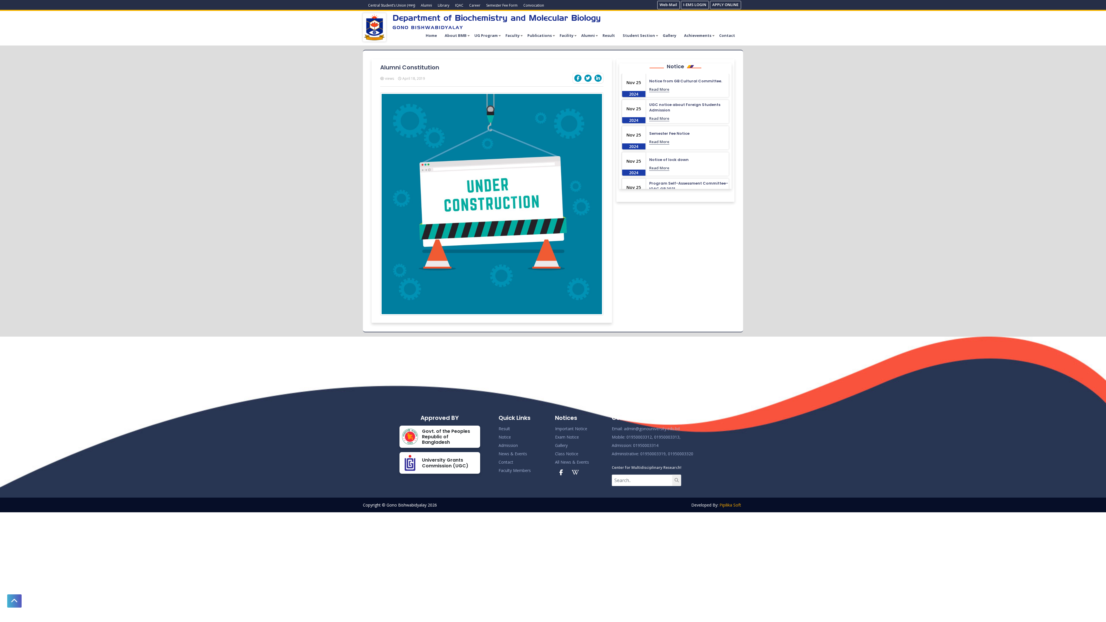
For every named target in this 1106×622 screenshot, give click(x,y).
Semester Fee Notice (669, 133)
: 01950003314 (644, 445)
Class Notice (566, 453)
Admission (508, 445)
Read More (659, 89)
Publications (539, 35)
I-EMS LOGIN (694, 4)
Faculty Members (515, 470)
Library (443, 5)
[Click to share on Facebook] (578, 78)
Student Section (639, 35)
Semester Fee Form (502, 5)
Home (431, 35)
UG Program (486, 35)
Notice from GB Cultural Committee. (685, 81)
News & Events (513, 453)
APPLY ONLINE (725, 4)
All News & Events (572, 462)
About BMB (456, 35)
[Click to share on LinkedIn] (598, 78)
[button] (14, 601)
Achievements (697, 35)
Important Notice (571, 428)
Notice (505, 437)
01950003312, (639, 437)
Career (474, 5)
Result (609, 35)
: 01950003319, (652, 453)
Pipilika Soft (730, 505)
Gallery (669, 35)
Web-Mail (668, 4)
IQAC (459, 5)
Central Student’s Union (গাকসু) (391, 5)
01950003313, (667, 437)
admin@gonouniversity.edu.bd (652, 428)
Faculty (512, 35)
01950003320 (680, 453)
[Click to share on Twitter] (588, 78)
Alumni (426, 5)
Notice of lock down (669, 159)
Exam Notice (567, 437)
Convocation (533, 5)
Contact (727, 35)
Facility (566, 35)
